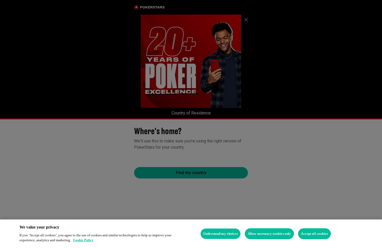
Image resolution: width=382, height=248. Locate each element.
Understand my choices (220, 234)
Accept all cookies (314, 234)
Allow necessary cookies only (269, 234)
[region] (191, 233)
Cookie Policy (83, 240)
